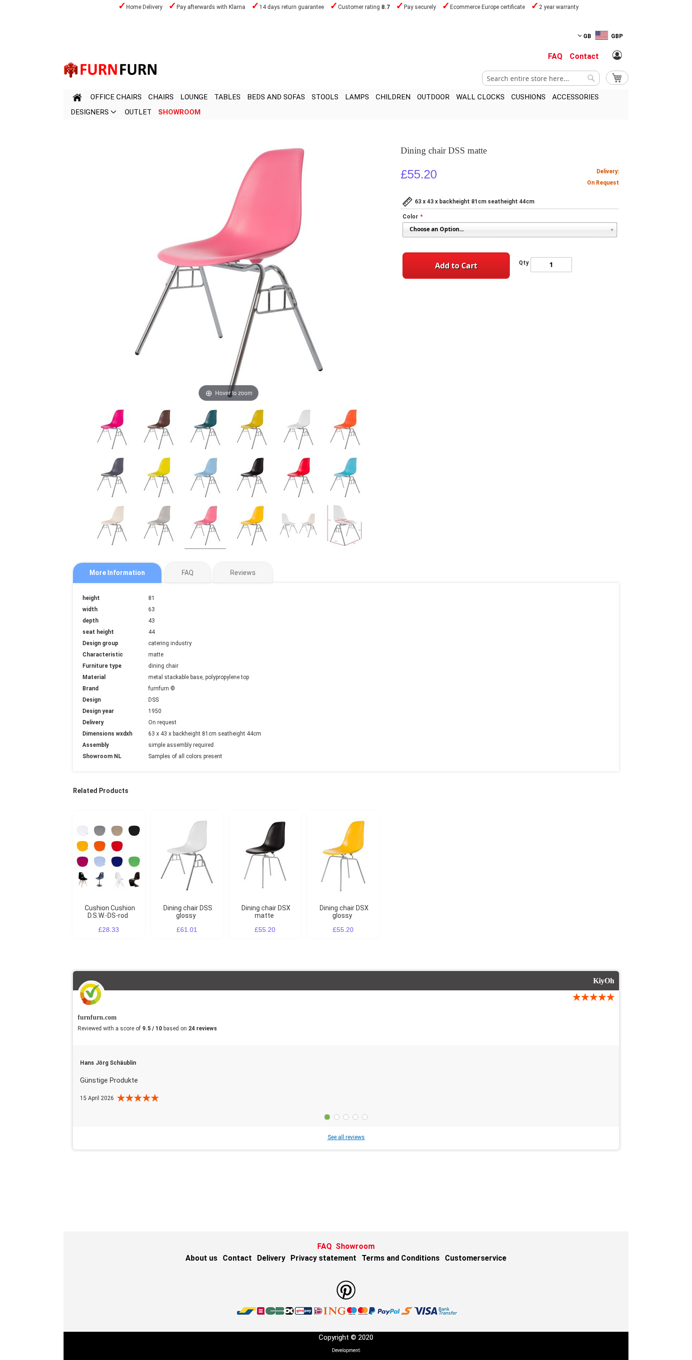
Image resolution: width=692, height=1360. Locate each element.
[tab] (117, 573)
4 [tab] (355, 1117)
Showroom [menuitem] (179, 112)
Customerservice (476, 1258)
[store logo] (111, 70)
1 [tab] (327, 1117)
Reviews (243, 572)
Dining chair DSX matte (265, 911)
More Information (117, 572)
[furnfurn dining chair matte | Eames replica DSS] (112, 431)
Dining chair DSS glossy (187, 911)
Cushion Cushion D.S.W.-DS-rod (110, 911)
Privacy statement (323, 1258)
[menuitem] (116, 97)
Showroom (355, 1246)
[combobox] (541, 78)
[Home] (77, 98)
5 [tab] (365, 1117)
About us (201, 1258)
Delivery (271, 1258)
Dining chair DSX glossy (344, 911)
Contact (584, 56)
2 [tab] (336, 1117)
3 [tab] (346, 1117)
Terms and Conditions (401, 1258)
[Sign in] (617, 56)
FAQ (555, 56)
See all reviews (346, 1137)
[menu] (346, 104)
